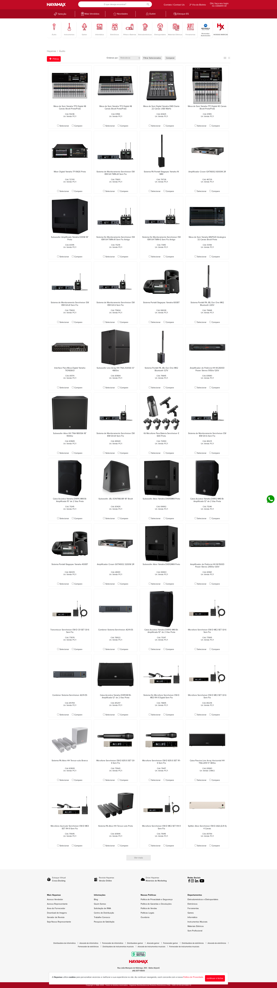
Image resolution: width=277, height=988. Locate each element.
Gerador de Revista (55, 917)
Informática (192, 917)
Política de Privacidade (193, 977)
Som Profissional (195, 931)
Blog (96, 899)
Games (191, 913)
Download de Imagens (57, 913)
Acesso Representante (57, 904)
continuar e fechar (215, 978)
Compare (78, 126)
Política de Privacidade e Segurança (156, 899)
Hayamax (51, 51)
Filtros (55, 58)
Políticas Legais (147, 913)
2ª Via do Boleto (197, 4)
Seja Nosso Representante (59, 922)
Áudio (62, 51)
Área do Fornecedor (56, 908)
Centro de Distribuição (104, 913)
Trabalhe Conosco (102, 917)
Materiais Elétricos (196, 926)
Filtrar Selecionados (152, 58)
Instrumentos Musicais (197, 922)
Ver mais (138, 857)
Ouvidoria (145, 917)
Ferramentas (193, 908)
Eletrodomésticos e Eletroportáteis (203, 899)
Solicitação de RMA (102, 908)
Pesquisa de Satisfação (104, 922)
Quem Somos (100, 904)
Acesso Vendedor (55, 899)
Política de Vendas (149, 908)
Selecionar (64, 126)
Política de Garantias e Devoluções (156, 904)
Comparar (170, 58)
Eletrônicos (193, 904)
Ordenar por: (112, 58)
